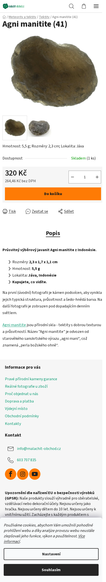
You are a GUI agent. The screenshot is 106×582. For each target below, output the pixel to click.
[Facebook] (10, 474)
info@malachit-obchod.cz (39, 448)
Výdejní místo (16, 408)
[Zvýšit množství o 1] (97, 177)
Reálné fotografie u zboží (26, 386)
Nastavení (51, 554)
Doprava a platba (19, 401)
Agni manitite (14, 325)
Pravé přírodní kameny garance (31, 379)
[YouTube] (34, 474)
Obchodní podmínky (22, 416)
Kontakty (13, 423)
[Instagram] (22, 474)
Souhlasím (51, 570)
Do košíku (53, 194)
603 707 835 (26, 459)
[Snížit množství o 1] (72, 177)
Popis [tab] (53, 233)
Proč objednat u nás (21, 394)
